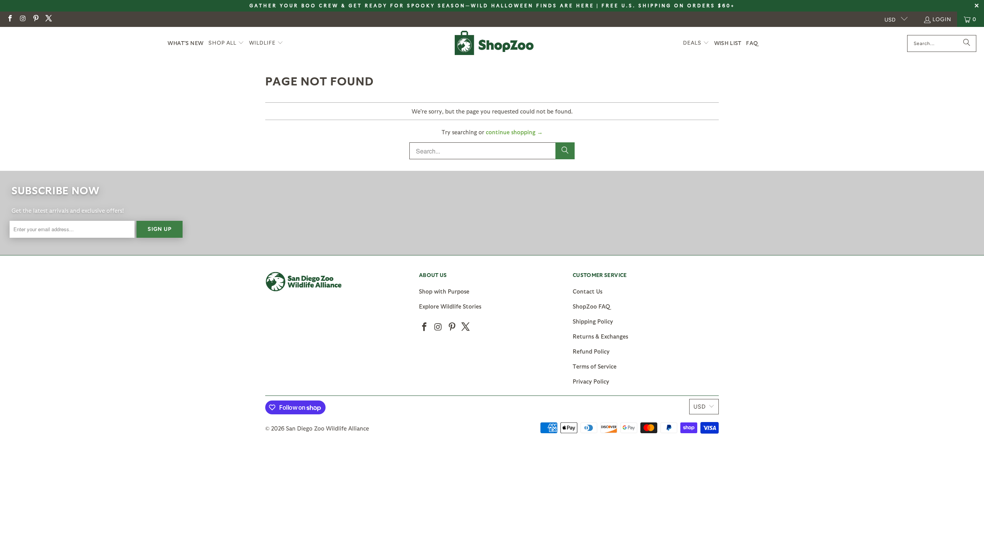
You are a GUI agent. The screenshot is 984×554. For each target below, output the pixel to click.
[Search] (966, 43)
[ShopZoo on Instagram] (23, 19)
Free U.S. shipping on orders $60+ (668, 5)
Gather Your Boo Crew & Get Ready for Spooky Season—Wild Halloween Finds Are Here (421, 5)
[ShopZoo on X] (48, 19)
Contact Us (587, 291)
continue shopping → (514, 131)
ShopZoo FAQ (591, 306)
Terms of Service (595, 366)
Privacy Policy (591, 381)
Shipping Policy (593, 321)
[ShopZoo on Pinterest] (35, 19)
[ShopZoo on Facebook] (9, 19)
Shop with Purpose (444, 291)
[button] (226, 43)
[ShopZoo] (494, 43)
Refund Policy (591, 351)
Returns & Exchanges (600, 336)
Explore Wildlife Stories (450, 306)
